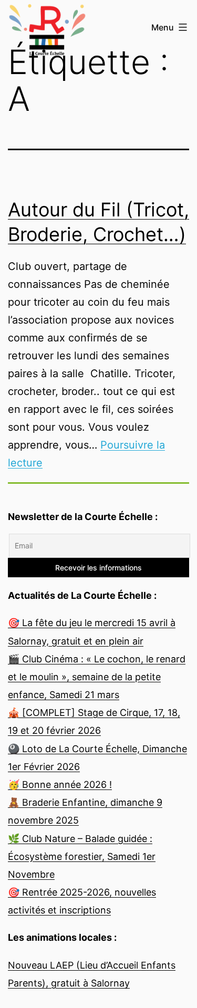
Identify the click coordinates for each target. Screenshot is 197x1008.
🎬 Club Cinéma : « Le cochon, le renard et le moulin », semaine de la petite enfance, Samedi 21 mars (96, 676)
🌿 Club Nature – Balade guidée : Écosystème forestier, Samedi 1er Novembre (81, 856)
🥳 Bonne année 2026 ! (60, 784)
